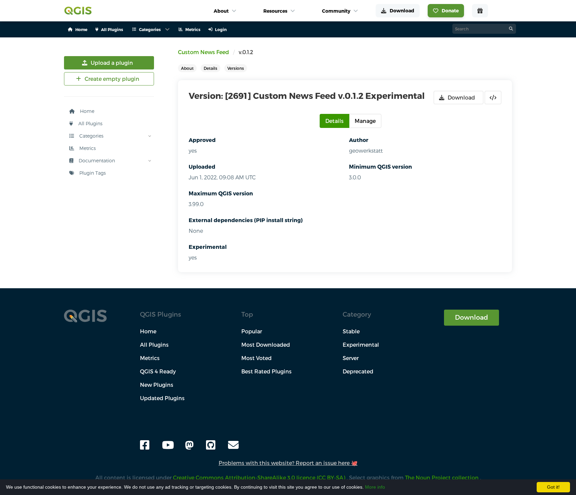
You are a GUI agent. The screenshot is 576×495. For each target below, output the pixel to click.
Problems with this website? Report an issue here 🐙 (288, 463)
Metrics (87, 148)
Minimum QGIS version (380, 166)
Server (351, 358)
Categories (90, 136)
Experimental (208, 246)
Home (86, 111)
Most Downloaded (265, 344)
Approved (202, 140)
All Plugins (89, 123)
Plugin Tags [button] (92, 173)
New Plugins (156, 384)
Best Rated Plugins (266, 371)
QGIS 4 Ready (158, 371)
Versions (235, 68)
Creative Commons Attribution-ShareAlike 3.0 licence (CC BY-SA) (260, 477)
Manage (365, 121)
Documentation (96, 160)
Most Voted (256, 358)
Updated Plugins (162, 398)
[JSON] (493, 97)
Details (210, 68)
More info (375, 487)
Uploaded (202, 166)
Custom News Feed (203, 52)
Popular (251, 331)
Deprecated (358, 371)
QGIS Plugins (160, 314)
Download (471, 317)
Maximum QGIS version (221, 193)
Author (358, 140)
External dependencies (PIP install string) (246, 220)
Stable (351, 331)
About (187, 68)
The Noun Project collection (442, 477)
